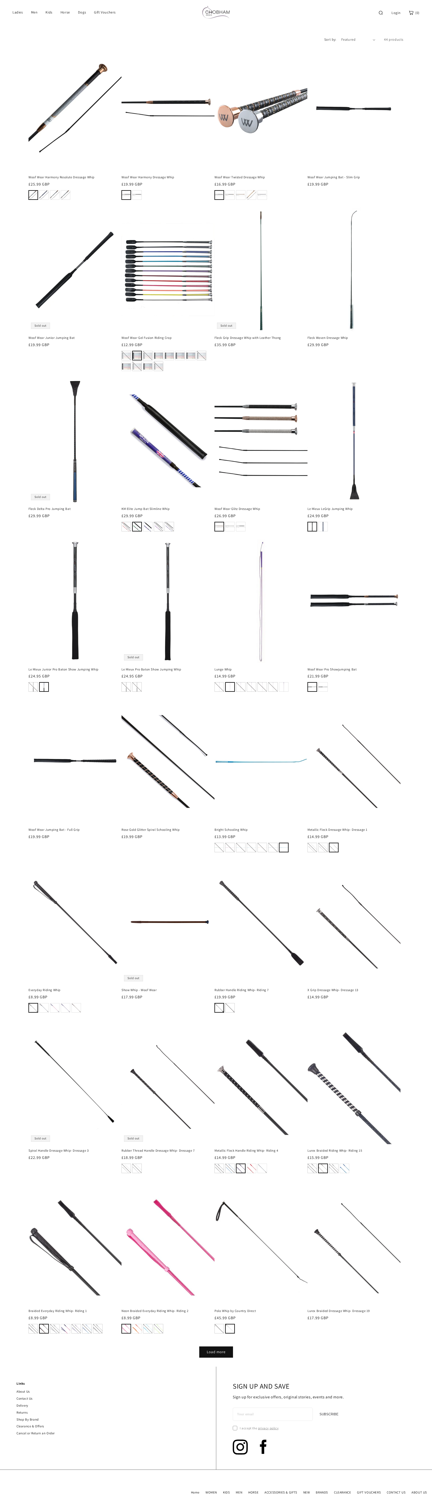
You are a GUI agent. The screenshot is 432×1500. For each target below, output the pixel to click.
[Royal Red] (126, 366)
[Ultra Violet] (147, 366)
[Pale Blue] (251, 687)
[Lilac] (158, 366)
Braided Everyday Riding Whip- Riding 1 (57, 1311)
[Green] (137, 526)
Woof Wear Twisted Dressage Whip (239, 177)
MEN (239, 1492)
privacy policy (268, 1428)
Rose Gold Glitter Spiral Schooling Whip (151, 830)
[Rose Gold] (126, 195)
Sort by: (330, 39)
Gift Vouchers (105, 12)
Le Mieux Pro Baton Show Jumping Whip (151, 669)
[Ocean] (191, 355)
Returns (22, 1412)
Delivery (22, 1405)
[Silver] (230, 526)
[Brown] (76, 1008)
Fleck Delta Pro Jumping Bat (49, 509)
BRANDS (322, 1492)
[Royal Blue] (230, 1168)
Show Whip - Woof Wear (139, 990)
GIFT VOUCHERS (369, 1492)
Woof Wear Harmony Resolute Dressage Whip (61, 177)
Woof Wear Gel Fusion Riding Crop (147, 338)
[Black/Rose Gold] (230, 195)
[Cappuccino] (241, 195)
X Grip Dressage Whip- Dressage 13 (333, 990)
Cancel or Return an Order (35, 1433)
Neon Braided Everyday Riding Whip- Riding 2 (155, 1311)
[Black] (137, 355)
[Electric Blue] (169, 355)
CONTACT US (396, 1492)
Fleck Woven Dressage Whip (328, 338)
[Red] (126, 526)
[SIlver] (323, 687)
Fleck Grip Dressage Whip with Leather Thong (247, 338)
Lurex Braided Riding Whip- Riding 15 (335, 1151)
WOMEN (211, 1492)
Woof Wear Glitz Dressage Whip (237, 509)
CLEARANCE (342, 1492)
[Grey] (323, 1168)
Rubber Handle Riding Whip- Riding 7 (241, 990)
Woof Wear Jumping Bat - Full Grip (54, 830)
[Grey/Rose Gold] (33, 195)
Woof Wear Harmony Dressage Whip (148, 177)
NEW (306, 1492)
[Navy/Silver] (44, 195)
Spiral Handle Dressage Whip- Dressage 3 (58, 1151)
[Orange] (201, 355)
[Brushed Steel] (158, 355)
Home (195, 1492)
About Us (23, 1391)
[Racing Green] (147, 355)
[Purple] (158, 526)
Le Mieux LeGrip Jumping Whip (330, 509)
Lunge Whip (223, 669)
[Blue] (147, 526)
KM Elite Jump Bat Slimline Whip (146, 509)
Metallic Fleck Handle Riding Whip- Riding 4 (246, 1151)
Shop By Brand (27, 1419)
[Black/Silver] (55, 195)
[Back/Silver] (137, 195)
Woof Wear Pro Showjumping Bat (332, 669)
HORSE (253, 1492)
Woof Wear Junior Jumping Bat (51, 338)
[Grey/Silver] (65, 195)
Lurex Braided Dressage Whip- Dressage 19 (339, 1311)
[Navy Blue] (273, 847)
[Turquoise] (137, 366)
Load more (216, 1351)
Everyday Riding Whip (44, 990)
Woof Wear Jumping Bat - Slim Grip (334, 177)
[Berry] (126, 355)
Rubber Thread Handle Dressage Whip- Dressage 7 (158, 1151)
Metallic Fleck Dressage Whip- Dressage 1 (338, 830)
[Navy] (180, 355)
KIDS (226, 1492)
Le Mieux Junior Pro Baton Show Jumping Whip (63, 669)
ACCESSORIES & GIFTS (280, 1492)
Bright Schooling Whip (231, 830)
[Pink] (230, 687)
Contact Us (24, 1398)
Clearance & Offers (30, 1426)
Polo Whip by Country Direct (235, 1311)
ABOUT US (419, 1492)
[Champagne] (251, 195)
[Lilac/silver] (262, 687)
